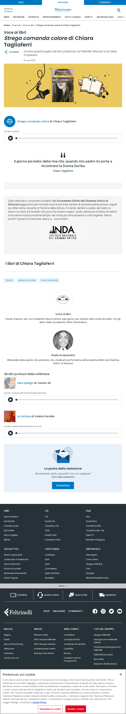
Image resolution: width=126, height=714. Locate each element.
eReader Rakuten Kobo (97, 577)
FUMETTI (89, 17)
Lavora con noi (11, 657)
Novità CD (50, 521)
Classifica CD (52, 525)
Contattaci (63, 485)
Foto (88, 568)
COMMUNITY (105, 2)
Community (75, 611)
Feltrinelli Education (103, 654)
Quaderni (49, 577)
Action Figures (11, 577)
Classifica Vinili (52, 539)
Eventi (7, 639)
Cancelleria (51, 568)
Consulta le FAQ (72, 639)
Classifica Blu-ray (95, 530)
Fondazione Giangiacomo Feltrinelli (107, 648)
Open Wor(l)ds (52, 573)
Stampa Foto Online (44, 653)
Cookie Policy (39, 702)
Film (88, 516)
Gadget (90, 573)
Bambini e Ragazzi (95, 539)
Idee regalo (91, 554)
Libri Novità (9, 521)
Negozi (7, 634)
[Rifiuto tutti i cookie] (120, 674)
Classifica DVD (93, 525)
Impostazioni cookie (50, 708)
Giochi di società (12, 568)
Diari (47, 559)
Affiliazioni (9, 648)
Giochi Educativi (12, 564)
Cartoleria (50, 554)
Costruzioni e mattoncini (16, 559)
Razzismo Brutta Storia (105, 663)
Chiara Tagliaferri (49, 280)
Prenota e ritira (41, 634)
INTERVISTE (33, 17)
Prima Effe (99, 659)
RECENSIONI (18, 17)
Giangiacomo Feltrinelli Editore (105, 641)
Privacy (67, 653)
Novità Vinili (50, 535)
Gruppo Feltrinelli (102, 634)
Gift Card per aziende (44, 644)
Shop (46, 611)
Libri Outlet (9, 530)
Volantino (9, 653)
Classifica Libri (11, 525)
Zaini (47, 564)
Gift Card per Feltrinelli (45, 639)
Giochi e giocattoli (13, 554)
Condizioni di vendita (74, 644)
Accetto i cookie (75, 708)
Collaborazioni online (44, 648)
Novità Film (91, 521)
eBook (7, 539)
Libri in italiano (11, 516)
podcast (9, 280)
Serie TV (90, 535)
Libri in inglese (11, 535)
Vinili (47, 530)
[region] (63, 691)
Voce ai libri (63, 314)
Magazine (59, 611)
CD (46, 516)
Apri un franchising (13, 644)
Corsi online (92, 559)
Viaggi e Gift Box (94, 564)
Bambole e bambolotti (15, 573)
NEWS (6, 17)
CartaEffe (68, 648)
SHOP (21, 2)
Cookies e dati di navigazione (72, 659)
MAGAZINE (63, 2)
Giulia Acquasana (63, 355)
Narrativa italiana (27, 280)
